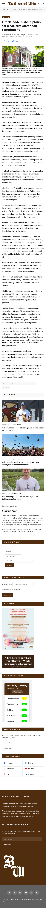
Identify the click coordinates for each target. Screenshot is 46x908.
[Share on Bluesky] (13, 41)
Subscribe (7, 748)
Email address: (7, 584)
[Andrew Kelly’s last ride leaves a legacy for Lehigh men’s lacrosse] (23, 480)
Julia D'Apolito (21, 34)
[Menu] (3, 3)
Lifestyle (6, 17)
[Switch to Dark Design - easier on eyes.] (39, 3)
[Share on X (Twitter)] (8, 41)
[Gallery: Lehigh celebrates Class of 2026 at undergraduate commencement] (23, 445)
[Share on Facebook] (4, 41)
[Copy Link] (22, 41)
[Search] (43, 3)
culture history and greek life (25, 384)
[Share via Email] (17, 41)
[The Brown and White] (22, 3)
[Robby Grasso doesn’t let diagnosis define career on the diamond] (23, 411)
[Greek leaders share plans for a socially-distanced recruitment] (23, 56)
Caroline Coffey (9, 34)
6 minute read (8, 384)
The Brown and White (21, 899)
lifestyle (6, 387)
